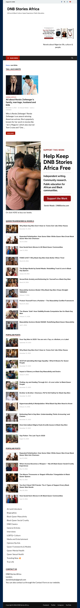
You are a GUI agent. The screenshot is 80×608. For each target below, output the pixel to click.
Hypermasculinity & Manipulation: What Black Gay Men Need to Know (46, 404)
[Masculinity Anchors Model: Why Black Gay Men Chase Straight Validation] (12, 290)
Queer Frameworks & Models (19, 547)
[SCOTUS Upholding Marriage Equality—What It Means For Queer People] (12, 361)
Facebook (46, 605)
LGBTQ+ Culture (13, 535)
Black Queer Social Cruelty (18, 520)
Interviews (11, 531)
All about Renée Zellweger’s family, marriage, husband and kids (21, 102)
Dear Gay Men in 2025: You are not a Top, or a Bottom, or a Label (44, 339)
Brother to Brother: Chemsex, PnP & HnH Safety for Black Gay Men (45, 393)
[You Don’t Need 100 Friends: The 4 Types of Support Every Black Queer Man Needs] (12, 485)
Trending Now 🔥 (14, 558)
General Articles (11, 97)
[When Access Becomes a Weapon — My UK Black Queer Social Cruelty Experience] (12, 464)
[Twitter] (64, 1)
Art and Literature (14, 509)
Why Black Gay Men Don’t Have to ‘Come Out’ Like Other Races (44, 226)
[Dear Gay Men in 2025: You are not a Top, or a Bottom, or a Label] (12, 340)
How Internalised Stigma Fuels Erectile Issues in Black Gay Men (44, 425)
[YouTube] (70, 1)
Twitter (53, 605)
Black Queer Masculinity (17, 516)
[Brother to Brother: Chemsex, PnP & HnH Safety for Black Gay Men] (12, 393)
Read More (10, 133)
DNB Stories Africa (23, 9)
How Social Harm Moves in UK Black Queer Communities (41, 247)
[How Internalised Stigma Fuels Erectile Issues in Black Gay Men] (12, 425)
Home (8, 65)
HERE (15, 212)
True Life (10, 562)
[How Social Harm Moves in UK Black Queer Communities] (12, 247)
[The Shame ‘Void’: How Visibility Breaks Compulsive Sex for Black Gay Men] (12, 312)
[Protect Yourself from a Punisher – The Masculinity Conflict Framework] (12, 301)
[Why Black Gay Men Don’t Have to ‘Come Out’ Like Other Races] (12, 226)
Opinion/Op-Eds (13, 543)
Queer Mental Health (15, 550)
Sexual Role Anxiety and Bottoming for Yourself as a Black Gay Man (45, 279)
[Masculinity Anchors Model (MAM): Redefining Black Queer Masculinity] (12, 322)
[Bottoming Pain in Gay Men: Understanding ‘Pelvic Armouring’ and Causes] (12, 414)
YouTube (68, 605)
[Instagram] (67, 1)
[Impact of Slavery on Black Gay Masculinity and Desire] (12, 372)
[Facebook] (61, 1)
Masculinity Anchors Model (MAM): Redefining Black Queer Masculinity (47, 322)
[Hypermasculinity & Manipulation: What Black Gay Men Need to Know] (12, 404)
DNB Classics (12, 524)
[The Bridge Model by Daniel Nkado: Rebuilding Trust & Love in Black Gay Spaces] (12, 269)
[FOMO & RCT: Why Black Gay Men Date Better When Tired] (12, 258)
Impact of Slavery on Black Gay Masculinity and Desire (40, 371)
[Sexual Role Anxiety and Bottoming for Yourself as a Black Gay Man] (12, 279)
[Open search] (72, 58)
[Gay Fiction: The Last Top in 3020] (12, 436)
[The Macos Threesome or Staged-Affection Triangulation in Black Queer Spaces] (12, 475)
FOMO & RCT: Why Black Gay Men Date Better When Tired (42, 258)
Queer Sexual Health (15, 554)
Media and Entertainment (17, 539)
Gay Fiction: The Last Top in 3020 (32, 436)
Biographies (12, 513)
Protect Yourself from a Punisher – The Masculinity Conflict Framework (47, 301)
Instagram (61, 605)
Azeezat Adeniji (24, 108)
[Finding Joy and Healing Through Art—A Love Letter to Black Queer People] (12, 382)
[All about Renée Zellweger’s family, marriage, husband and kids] (22, 85)
